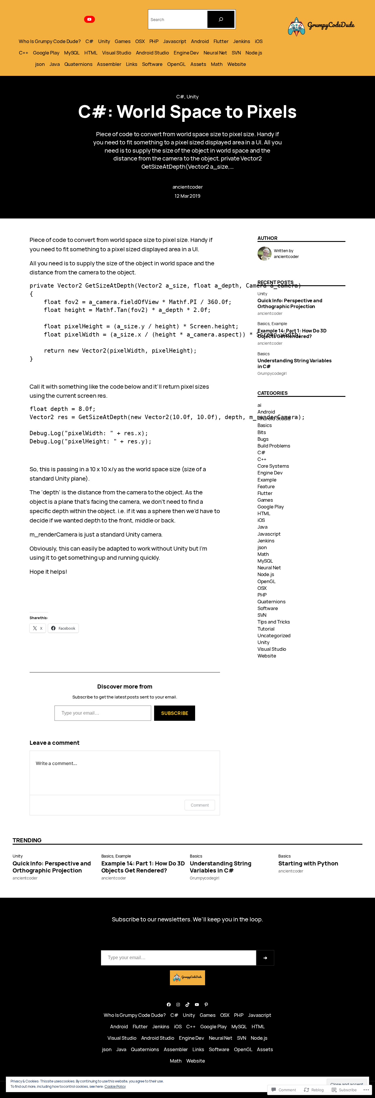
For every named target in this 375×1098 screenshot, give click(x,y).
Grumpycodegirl (272, 373)
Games (265, 499)
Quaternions (272, 601)
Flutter (265, 493)
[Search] (220, 19)
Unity (193, 96)
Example (279, 323)
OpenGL (267, 581)
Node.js (266, 574)
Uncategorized (274, 635)
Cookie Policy (115, 1086)
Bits (262, 432)
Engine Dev (270, 472)
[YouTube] (89, 19)
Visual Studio (272, 649)
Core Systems (273, 465)
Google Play (271, 506)
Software (268, 608)
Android (266, 411)
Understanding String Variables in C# (295, 363)
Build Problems (274, 445)
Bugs (263, 439)
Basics (264, 323)
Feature (266, 486)
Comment (200, 804)
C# (180, 96)
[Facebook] (168, 1004)
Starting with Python (308, 863)
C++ (262, 459)
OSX (262, 588)
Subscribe (174, 713)
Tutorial (266, 628)
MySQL (265, 560)
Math (263, 554)
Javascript (269, 533)
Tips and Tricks (274, 621)
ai (259, 405)
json (262, 547)
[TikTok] (187, 1004)
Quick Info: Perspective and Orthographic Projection (290, 303)
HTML (264, 513)
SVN (262, 615)
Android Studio (274, 418)
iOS (261, 520)
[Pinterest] (206, 1004)
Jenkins (266, 540)
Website (267, 655)
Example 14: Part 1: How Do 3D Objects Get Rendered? (292, 333)
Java (263, 526)
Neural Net (269, 567)
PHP (262, 594)
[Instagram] (178, 1004)
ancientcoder (188, 186)
